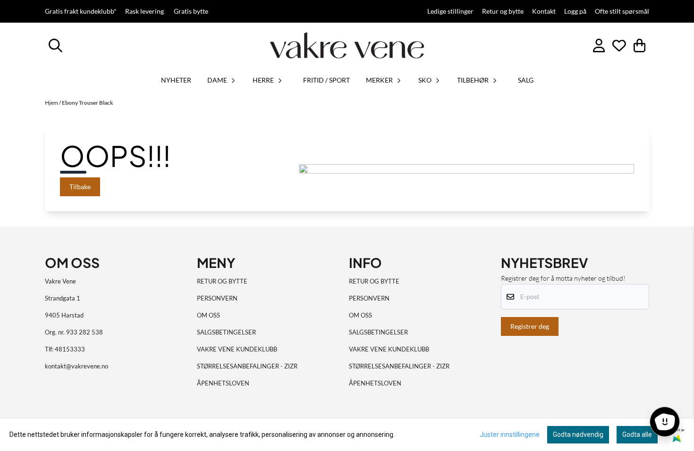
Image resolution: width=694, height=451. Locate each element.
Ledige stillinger (450, 11)
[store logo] (347, 45)
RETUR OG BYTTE (222, 281)
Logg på (575, 11)
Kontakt (544, 11)
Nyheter (176, 80)
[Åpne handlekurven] (639, 45)
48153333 (70, 349)
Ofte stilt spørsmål (622, 11)
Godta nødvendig (578, 434)
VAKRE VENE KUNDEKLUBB (237, 349)
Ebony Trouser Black (87, 102)
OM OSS (208, 315)
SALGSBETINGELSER (226, 332)
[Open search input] (55, 45)
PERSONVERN (217, 298)
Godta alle (637, 434)
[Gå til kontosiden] (599, 45)
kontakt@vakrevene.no (76, 366)
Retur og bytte (503, 11)
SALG (525, 80)
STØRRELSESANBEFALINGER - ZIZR (247, 366)
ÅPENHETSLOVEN (223, 383)
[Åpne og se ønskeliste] (619, 45)
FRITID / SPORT (326, 80)
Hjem (52, 102)
